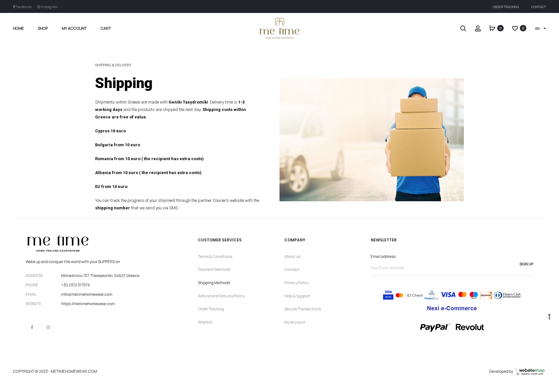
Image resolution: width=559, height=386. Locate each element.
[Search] (463, 28)
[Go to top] (549, 316)
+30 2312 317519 (75, 285)
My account (74, 28)
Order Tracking (506, 7)
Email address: (384, 256)
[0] (492, 28)
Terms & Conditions (215, 256)
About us (292, 256)
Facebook (23, 6)
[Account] (478, 28)
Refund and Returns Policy (221, 296)
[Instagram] (48, 327)
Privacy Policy (296, 282)
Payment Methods (214, 269)
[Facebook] (32, 327)
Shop (43, 28)
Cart (106, 28)
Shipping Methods (214, 282)
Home (18, 28)
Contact (538, 7)
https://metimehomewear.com (88, 303)
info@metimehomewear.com (86, 294)
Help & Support (297, 296)
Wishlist (205, 322)
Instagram (49, 6)
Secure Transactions (302, 309)
